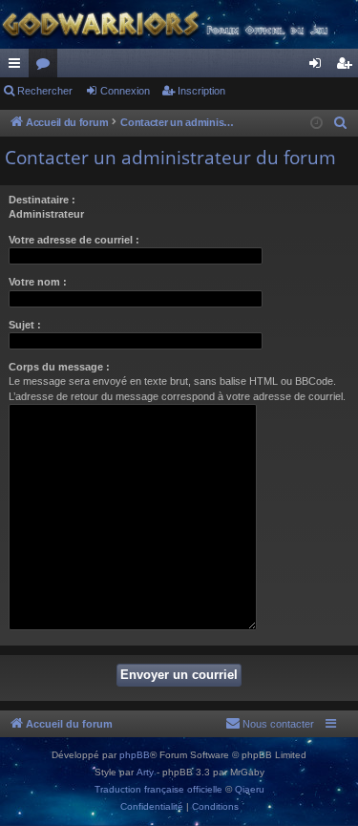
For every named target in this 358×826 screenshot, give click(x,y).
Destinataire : (42, 199)
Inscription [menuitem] (347, 66)
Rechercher (45, 90)
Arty (145, 772)
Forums (46, 66)
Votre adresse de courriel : (74, 239)
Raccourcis (18, 66)
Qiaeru (249, 789)
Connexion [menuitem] (318, 66)
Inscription (201, 90)
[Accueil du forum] (179, 24)
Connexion (125, 90)
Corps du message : (59, 366)
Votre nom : (38, 281)
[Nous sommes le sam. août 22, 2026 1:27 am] (316, 124)
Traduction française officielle (158, 789)
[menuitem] (340, 123)
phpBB (134, 755)
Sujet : (25, 324)
